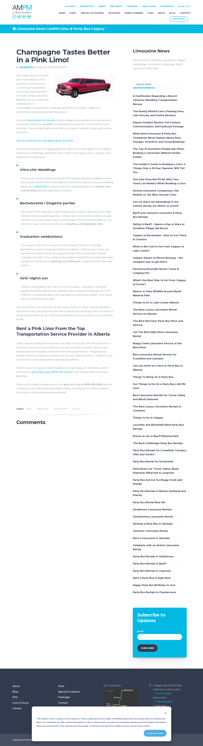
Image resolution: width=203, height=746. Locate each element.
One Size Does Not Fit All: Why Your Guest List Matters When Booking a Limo (159, 181)
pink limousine (60, 409)
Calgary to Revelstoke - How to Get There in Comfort (160, 237)
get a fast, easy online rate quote (51, 372)
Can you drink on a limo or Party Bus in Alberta (158, 367)
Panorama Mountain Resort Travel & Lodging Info (156, 271)
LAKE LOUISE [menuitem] (149, 6)
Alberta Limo (43, 409)
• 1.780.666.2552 (162, 701)
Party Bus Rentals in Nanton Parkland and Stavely (159, 493)
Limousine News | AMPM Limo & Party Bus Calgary (60, 29)
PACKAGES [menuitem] (114, 13)
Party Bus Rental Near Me (149, 502)
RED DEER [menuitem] (115, 6)
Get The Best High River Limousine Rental (155, 334)
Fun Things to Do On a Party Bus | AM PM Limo (159, 386)
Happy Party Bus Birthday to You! (154, 585)
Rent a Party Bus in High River (152, 578)
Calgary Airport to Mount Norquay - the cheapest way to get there (158, 259)
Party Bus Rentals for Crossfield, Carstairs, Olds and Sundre (160, 452)
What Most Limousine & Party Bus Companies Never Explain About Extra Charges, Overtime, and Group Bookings (159, 137)
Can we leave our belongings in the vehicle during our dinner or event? (156, 203)
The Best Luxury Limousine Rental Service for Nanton (155, 311)
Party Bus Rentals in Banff (149, 563)
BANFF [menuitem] (102, 6)
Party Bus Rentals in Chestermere (154, 592)
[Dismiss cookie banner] (166, 713)
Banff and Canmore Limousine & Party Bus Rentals (157, 215)
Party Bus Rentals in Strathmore (153, 556)
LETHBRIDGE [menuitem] (167, 6)
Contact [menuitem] (63, 702)
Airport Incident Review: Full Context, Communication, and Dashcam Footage (158, 124)
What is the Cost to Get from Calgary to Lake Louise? (158, 248)
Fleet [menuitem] (61, 686)
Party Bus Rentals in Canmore (152, 570)
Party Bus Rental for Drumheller (153, 461)
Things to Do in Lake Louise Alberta (156, 302)
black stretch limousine (41, 120)
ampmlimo (27, 67)
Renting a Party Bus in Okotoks (153, 523)
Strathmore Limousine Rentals (152, 509)
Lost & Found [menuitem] (20, 702)
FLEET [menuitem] (73, 13)
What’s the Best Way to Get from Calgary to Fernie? (159, 282)
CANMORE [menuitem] (132, 6)
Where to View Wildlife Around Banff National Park (157, 293)
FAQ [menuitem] (15, 697)
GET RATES (179, 19)
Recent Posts (144, 84)
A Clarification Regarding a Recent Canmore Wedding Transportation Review (155, 100)
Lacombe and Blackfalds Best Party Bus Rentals (158, 426)
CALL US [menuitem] (184, 6)
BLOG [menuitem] (172, 13)
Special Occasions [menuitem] (69, 691)
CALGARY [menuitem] (69, 6)
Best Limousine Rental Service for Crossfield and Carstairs (155, 356)
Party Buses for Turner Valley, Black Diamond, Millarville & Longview (156, 470)
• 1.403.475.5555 (162, 693)
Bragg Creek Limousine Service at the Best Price (157, 345)
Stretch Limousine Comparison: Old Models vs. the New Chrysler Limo (156, 192)
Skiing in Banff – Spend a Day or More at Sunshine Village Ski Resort (159, 226)
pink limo (42, 186)
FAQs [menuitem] (151, 13)
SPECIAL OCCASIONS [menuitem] (92, 13)
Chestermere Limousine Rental (153, 516)
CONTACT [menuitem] (185, 13)
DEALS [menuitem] (161, 13)
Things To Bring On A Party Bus (153, 377)
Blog (29, 409)
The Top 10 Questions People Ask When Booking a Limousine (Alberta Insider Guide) (158, 153)
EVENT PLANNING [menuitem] (134, 13)
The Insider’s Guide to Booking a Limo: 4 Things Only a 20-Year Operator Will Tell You (159, 168)
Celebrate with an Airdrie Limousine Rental (156, 547)
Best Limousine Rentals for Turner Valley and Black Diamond (159, 397)
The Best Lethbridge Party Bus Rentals (158, 443)
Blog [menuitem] (15, 691)
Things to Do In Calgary (148, 417)
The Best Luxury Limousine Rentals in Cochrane (157, 408)
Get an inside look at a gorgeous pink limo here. (45, 140)
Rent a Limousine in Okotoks (151, 538)
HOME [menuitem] (62, 13)
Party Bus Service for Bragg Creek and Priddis (157, 482)
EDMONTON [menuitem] (86, 6)
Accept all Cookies (155, 733)
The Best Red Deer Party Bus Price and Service (158, 323)
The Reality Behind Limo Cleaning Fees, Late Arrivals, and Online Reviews (158, 113)
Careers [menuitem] (17, 708)
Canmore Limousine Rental (150, 531)
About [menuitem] (16, 686)
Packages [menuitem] (64, 697)
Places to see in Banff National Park (155, 436)
